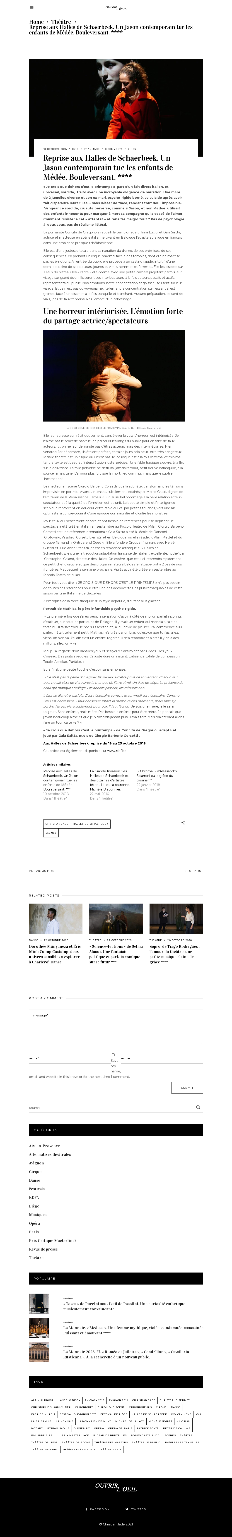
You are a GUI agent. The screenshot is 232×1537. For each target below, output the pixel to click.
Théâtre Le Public (146, 1442)
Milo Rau (183, 1421)
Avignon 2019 (118, 1400)
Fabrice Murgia (43, 1414)
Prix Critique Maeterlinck (53, 1240)
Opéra (34, 1223)
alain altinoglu (43, 1400)
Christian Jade (88, 149)
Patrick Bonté (148, 1428)
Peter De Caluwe (176, 1428)
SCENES (51, 832)
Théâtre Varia (110, 1449)
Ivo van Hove (181, 1414)
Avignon (36, 1163)
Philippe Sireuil (44, 1435)
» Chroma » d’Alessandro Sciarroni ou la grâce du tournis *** (157, 775)
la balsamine (41, 1421)
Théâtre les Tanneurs (182, 1442)
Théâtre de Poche (76, 1442)
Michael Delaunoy (129, 1421)
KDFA (34, 1197)
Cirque (35, 1171)
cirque (161, 1407)
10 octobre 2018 (55, 149)
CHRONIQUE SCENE (111, 1407)
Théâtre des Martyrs (111, 1442)
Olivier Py (82, 1428)
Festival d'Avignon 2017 (78, 1414)
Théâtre (61, 22)
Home (36, 22)
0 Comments (114, 149)
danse (176, 1407)
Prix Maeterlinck (75, 1435)
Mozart (37, 1428)
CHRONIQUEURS (140, 1407)
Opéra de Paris (120, 1428)
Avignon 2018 (94, 1400)
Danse (34, 940)
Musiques (37, 1214)
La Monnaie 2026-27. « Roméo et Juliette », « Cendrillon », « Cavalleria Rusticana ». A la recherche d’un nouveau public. (126, 1354)
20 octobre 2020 (179, 940)
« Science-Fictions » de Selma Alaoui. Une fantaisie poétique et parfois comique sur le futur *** (116, 954)
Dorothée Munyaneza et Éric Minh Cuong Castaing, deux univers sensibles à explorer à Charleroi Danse (55, 954)
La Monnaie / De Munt (94, 1421)
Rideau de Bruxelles (110, 1435)
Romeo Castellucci (145, 1435)
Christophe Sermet (175, 1400)
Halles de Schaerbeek (90, 823)
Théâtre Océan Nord (79, 1449)
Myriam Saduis (58, 1428)
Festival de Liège (113, 1414)
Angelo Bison (70, 1400)
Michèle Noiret (160, 1421)
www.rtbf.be (116, 751)
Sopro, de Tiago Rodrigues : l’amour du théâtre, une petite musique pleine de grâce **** (175, 954)
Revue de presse (43, 1249)
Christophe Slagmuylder (51, 1407)
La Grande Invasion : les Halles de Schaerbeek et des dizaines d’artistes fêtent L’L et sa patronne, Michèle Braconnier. (110, 780)
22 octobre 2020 (56, 940)
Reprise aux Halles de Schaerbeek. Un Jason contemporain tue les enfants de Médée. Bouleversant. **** (60, 780)
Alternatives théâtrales (50, 1154)
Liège (34, 1206)
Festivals (37, 1188)
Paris (34, 1231)
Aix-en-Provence (44, 1145)
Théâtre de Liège (44, 1442)
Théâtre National (44, 1449)
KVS (198, 1414)
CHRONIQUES (84, 1407)
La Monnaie (64, 1421)
